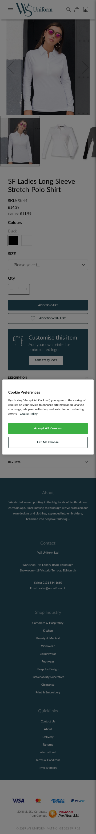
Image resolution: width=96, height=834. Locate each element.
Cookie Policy (29, 413)
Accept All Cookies (48, 428)
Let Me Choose (48, 442)
